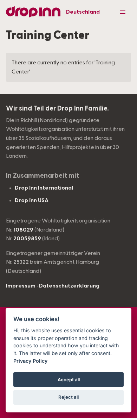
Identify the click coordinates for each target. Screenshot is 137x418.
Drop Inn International (44, 188)
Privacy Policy (30, 361)
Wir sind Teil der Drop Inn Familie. (57, 108)
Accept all (69, 379)
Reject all (68, 397)
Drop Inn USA (31, 200)
